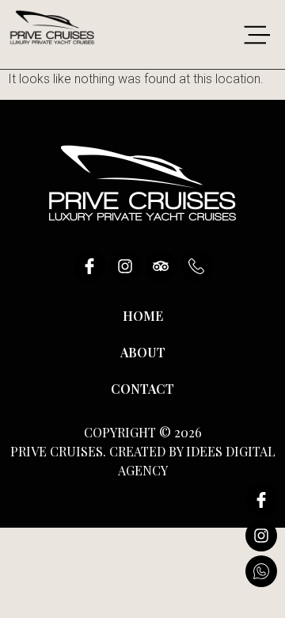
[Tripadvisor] (161, 266)
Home (143, 315)
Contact (142, 388)
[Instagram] (125, 266)
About (142, 352)
